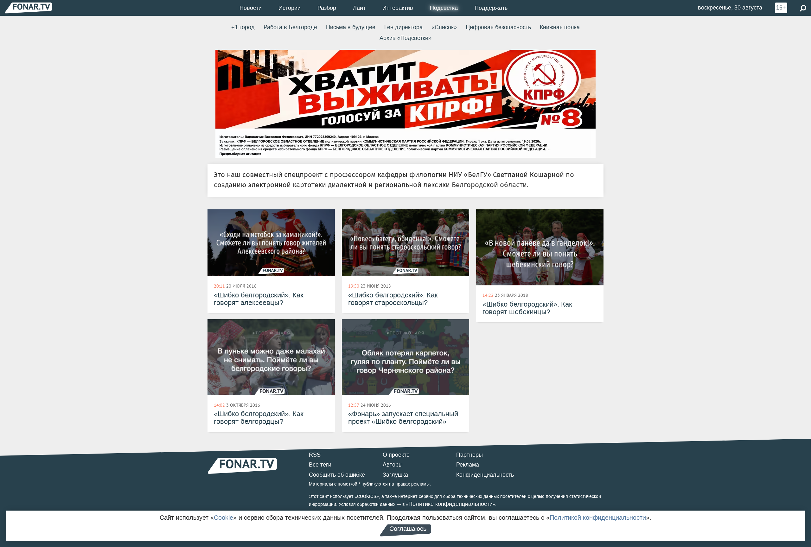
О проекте (396, 455)
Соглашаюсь (407, 529)
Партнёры (469, 455)
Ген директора (403, 27)
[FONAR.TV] (28, 8)
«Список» (444, 27)
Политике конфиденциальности (450, 504)
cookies (366, 496)
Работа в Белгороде (290, 27)
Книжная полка (560, 27)
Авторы (393, 464)
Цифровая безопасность (498, 27)
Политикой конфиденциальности (598, 517)
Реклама (467, 464)
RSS (315, 455)
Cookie (223, 517)
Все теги (320, 464)
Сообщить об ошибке (337, 475)
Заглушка (395, 475)
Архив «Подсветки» (405, 38)
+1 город (243, 27)
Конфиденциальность (485, 475)
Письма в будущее (350, 27)
